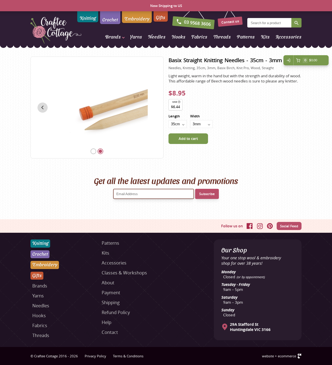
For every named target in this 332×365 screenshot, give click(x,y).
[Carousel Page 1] (93, 151)
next (151, 107)
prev (42, 107)
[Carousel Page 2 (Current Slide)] (100, 151)
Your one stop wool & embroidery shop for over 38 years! (251, 260)
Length (174, 116)
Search (296, 22)
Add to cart (188, 138)
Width (195, 116)
